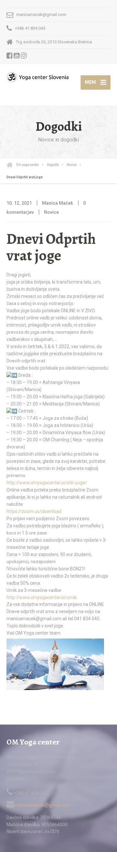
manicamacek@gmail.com (42, 805)
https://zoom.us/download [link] (33, 511)
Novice (51, 212)
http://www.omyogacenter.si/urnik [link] (41, 597)
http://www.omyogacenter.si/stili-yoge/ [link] (46, 482)
